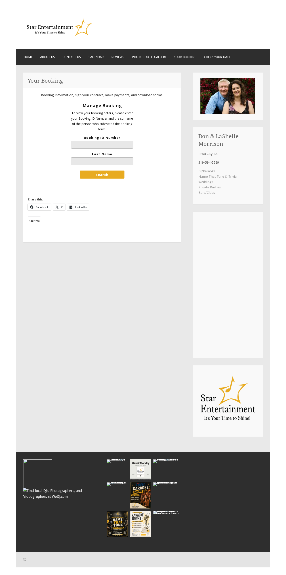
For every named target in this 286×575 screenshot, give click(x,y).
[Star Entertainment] (59, 39)
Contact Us (72, 57)
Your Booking (185, 57)
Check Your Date (217, 57)
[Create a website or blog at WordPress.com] (24, 559)
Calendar (96, 57)
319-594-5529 (208, 162)
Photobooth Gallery (149, 57)
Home (28, 57)
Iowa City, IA (207, 154)
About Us (47, 57)
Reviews (117, 57)
